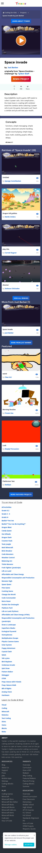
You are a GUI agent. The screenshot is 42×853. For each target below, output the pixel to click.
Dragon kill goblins (10, 213)
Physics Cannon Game (10, 641)
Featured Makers (29, 778)
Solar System (7, 645)
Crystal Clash (7, 651)
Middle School (28, 804)
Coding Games (7, 794)
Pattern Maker (7, 672)
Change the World (9, 594)
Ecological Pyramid (9, 631)
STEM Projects (28, 826)
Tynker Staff (23, 74)
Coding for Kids (11, 13)
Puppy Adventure (8, 648)
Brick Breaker (7, 551)
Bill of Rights (6, 688)
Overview (26, 765)
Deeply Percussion (12, 449)
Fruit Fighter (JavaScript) (11, 568)
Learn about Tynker (21, 21)
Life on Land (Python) (10, 611)
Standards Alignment (31, 818)
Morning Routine (9, 409)
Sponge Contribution (13, 181)
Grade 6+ (5, 517)
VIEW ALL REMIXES (21, 298)
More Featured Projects (21, 494)
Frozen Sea (9, 413)
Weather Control (8, 557)
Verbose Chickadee (12, 288)
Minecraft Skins (8, 799)
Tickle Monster (7, 564)
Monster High (7, 581)
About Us (5, 767)
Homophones (7, 635)
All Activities (6, 507)
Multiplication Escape (10, 638)
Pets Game (6, 588)
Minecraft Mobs (8, 804)
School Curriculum (30, 796)
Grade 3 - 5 (6, 514)
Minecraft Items (8, 812)
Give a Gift (27, 770)
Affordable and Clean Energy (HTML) (16, 615)
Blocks (4, 728)
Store (4, 786)
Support (5, 770)
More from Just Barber (21, 343)
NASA (4, 655)
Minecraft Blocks (8, 807)
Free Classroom (29, 799)
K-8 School (27, 815)
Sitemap (5, 781)
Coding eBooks (7, 784)
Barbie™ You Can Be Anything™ (13, 524)
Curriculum (27, 767)
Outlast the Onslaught (10, 604)
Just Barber (13, 67)
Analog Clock (7, 692)
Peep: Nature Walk (9, 685)
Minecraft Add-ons (9, 810)
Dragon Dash (7, 537)
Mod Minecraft (7, 547)
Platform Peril (7, 608)
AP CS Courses (28, 810)
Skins (4, 722)
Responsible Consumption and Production (18, 578)
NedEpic (8, 485)
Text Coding (6, 718)
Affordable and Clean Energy (13, 574)
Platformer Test (9, 481)
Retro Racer (6, 601)
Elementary (27, 802)
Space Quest (6, 584)
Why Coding (27, 775)
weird (5, 374)
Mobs (4, 732)
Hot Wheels (6, 534)
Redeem (26, 773)
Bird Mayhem (7, 662)
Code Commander (9, 598)
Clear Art (8, 377)
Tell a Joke (6, 658)
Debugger (5, 675)
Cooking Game (7, 591)
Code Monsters (7, 554)
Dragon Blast (7, 527)
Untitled (6, 177)
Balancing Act (7, 561)
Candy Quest (7, 531)
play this (6, 249)
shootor (6, 285)
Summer (26, 786)
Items (4, 725)
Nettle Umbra (10, 217)
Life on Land (6, 571)
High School (27, 807)
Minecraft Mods (8, 815)
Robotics (5, 715)
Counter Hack (7, 541)
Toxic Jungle (6, 544)
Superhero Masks (8, 628)
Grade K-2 (5, 510)
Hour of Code (7, 821)
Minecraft (5, 711)
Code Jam (5, 818)
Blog (3, 765)
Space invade (8, 329)
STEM (4, 678)
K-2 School (27, 812)
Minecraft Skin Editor (10, 802)
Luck (4, 445)
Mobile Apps (6, 778)
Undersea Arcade (8, 665)
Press (4, 773)
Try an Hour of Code (12, 502)
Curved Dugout (10, 253)
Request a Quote (29, 829)
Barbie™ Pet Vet (8, 521)
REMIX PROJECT (21, 79)
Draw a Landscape (9, 625)
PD (24, 821)
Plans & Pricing (28, 781)
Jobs (3, 775)
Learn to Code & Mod (12, 700)
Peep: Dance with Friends (11, 682)
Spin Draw (6, 668)
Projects (23, 13)
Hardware (5, 695)
